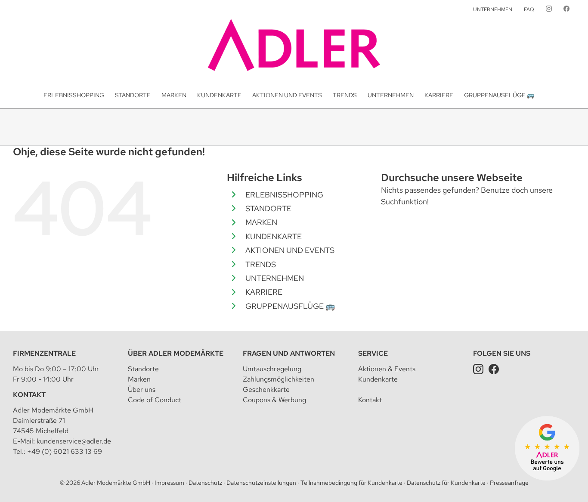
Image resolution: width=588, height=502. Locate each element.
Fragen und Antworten (289, 353)
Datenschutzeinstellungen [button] (261, 483)
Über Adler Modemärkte (175, 353)
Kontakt (29, 394)
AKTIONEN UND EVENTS (289, 250)
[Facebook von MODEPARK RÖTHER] (566, 9)
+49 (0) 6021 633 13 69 (64, 451)
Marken (139, 379)
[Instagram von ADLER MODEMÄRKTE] (548, 9)
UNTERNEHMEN (274, 278)
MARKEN (261, 222)
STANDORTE (268, 208)
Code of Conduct (154, 399)
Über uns (141, 389)
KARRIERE (263, 292)
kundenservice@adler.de (74, 441)
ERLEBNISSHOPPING (284, 195)
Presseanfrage (509, 483)
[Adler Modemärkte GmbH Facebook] (494, 368)
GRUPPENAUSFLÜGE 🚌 (290, 306)
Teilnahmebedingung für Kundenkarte (351, 483)
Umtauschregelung (272, 368)
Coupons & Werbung (274, 399)
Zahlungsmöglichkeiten (278, 379)
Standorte (143, 368)
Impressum (169, 483)
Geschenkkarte (266, 389)
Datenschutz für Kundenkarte (446, 483)
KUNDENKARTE (273, 236)
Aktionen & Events (386, 368)
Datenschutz (205, 483)
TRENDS (260, 264)
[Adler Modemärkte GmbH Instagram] (478, 368)
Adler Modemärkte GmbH (115, 483)
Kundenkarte (378, 379)
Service (373, 353)
